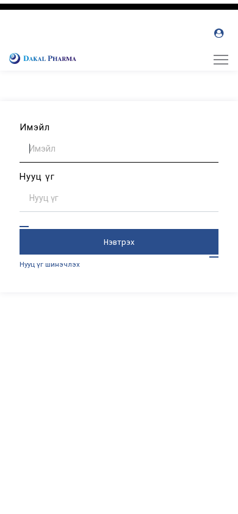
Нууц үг (37, 176)
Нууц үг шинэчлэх (50, 264)
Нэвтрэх (119, 241)
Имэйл (35, 127)
